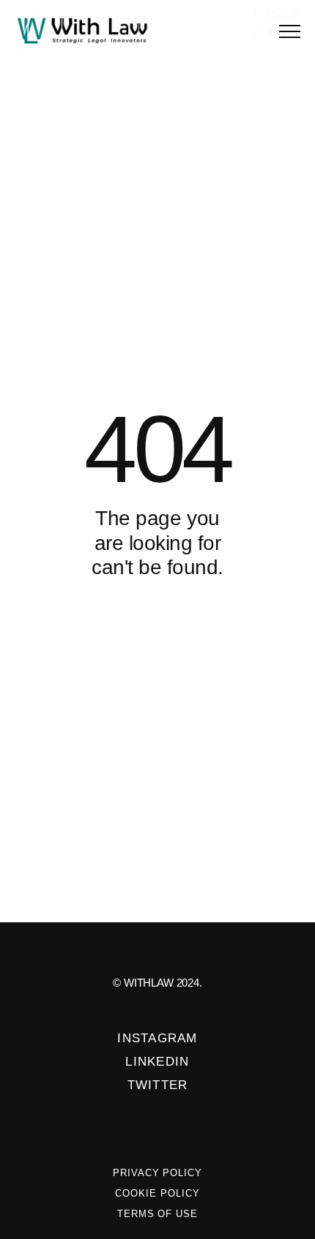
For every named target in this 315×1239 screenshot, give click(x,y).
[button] (289, 31)
